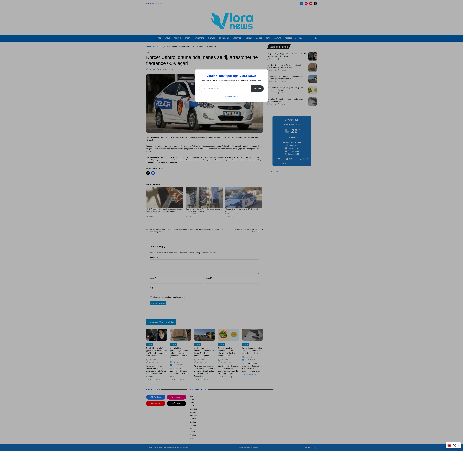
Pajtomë (257, 88)
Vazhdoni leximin (231, 97)
